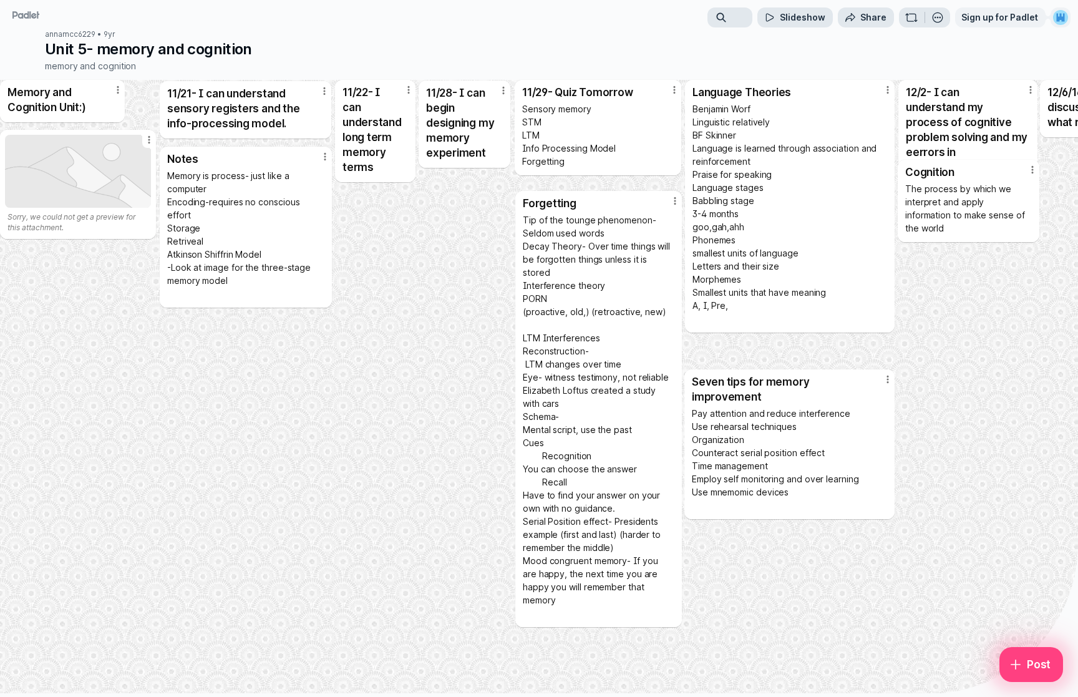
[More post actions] (1032, 170)
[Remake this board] (911, 17)
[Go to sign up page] (1061, 17)
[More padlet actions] (937, 17)
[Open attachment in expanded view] (78, 171)
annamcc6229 (70, 34)
